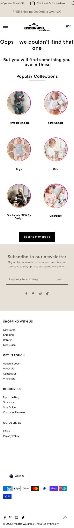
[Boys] (19, 149)
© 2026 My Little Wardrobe (19, 523)
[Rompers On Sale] (19, 103)
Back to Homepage (37, 236)
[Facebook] (26, 294)
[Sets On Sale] (56, 103)
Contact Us (9, 373)
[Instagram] (40, 294)
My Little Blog (11, 397)
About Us (8, 368)
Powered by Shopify (47, 523)
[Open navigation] (11, 26)
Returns (7, 339)
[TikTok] (47, 294)
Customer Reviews (14, 412)
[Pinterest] (33, 294)
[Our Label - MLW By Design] (19, 196)
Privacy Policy (11, 435)
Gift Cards (9, 329)
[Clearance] (56, 196)
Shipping (8, 334)
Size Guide (9, 344)
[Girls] (56, 149)
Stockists (8, 402)
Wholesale (9, 378)
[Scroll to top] (65, 517)
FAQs (6, 431)
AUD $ (19, 476)
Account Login (11, 363)
